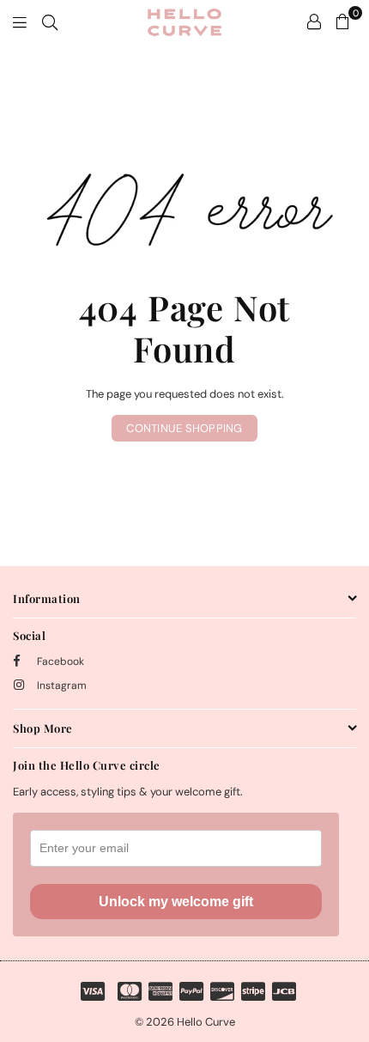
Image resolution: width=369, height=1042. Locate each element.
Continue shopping (184, 428)
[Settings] (314, 21)
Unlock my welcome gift (176, 901)
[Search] (49, 21)
